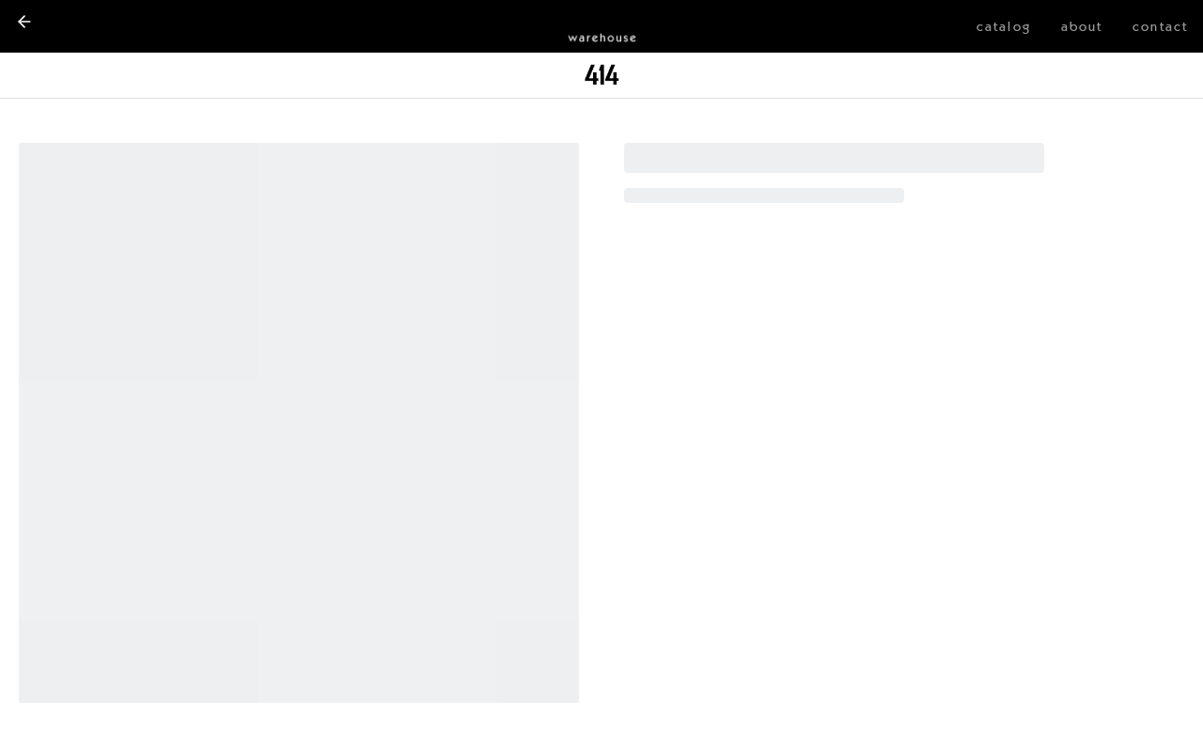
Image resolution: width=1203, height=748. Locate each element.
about (1082, 26)
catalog (1003, 26)
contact (1160, 26)
